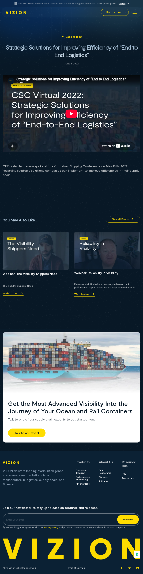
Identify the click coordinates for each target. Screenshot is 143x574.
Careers (103, 477)
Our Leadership (105, 471)
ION (124, 474)
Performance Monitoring (83, 478)
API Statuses (83, 483)
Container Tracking (81, 471)
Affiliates (103, 481)
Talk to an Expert (26, 433)
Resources (128, 478)
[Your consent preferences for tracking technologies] (137, 554)
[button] (133, 12)
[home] (16, 12)
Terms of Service (75, 567)
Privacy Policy (51, 527)
